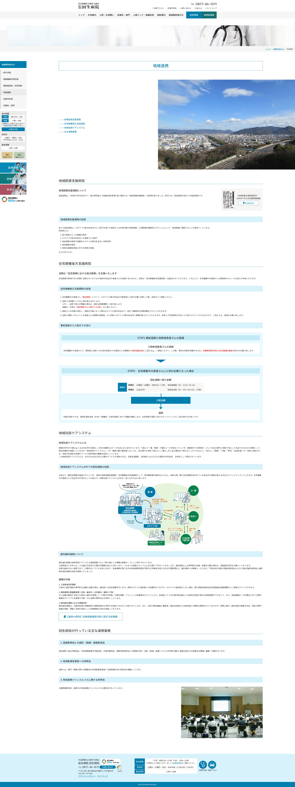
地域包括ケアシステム (74, 128)
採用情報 (194, 15)
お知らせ (198, 8)
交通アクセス (158, 8)
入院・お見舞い (106, 15)
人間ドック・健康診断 (143, 15)
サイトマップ (211, 8)
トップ (81, 15)
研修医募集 (209, 15)
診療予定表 (172, 8)
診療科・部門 (123, 15)
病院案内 (161, 15)
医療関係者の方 (176, 15)
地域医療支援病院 (72, 119)
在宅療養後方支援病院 (74, 124)
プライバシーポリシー (87, 776)
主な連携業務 (70, 132)
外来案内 (92, 15)
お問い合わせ (186, 8)
